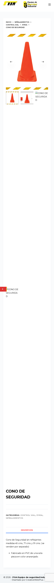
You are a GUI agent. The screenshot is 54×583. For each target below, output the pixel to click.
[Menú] (49, 4)
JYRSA (39, 515)
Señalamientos (14, 518)
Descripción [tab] (27, 530)
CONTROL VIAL (27, 515)
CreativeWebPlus (34, 580)
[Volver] (3, 289)
